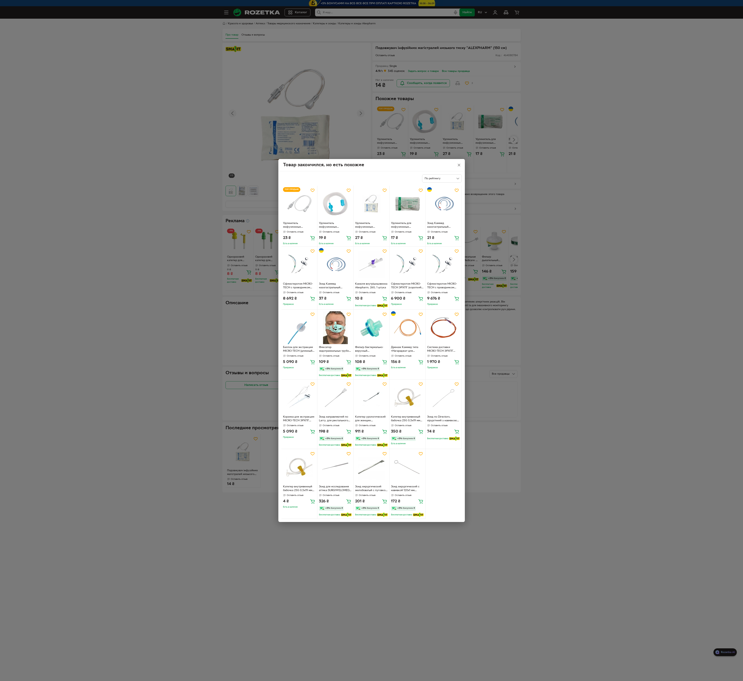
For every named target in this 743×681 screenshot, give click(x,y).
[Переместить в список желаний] (312, 190)
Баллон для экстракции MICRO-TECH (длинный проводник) (298, 349)
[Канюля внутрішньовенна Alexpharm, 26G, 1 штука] (371, 264)
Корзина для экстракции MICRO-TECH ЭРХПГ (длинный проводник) (298, 419)
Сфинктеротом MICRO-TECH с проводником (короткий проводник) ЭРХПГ (442, 286)
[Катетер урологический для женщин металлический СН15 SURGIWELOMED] (371, 397)
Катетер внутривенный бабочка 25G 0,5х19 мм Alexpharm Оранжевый (297, 488)
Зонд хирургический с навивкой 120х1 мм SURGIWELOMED (405, 488)
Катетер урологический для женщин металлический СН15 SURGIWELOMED (370, 419)
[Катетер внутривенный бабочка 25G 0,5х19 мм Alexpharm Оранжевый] (299, 467)
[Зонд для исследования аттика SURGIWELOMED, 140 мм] (335, 467)
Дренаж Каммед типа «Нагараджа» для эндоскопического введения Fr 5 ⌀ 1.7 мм (405, 349)
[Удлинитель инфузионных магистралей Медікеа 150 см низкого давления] (299, 203)
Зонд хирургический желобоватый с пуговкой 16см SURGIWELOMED (371, 488)
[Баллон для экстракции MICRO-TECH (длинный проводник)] (299, 327)
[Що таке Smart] (382, 305)
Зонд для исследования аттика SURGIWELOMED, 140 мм (334, 488)
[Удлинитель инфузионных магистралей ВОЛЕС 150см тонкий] (335, 203)
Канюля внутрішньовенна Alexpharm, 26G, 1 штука (371, 286)
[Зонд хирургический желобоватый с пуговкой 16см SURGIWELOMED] (371, 467)
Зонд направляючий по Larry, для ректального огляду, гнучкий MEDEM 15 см (334, 419)
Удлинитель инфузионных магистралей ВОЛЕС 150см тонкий (332, 225)
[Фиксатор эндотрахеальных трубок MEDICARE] (335, 327)
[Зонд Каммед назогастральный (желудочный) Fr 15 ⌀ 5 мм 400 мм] (443, 203)
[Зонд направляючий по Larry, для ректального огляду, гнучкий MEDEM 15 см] (335, 397)
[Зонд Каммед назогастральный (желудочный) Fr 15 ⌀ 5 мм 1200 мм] (335, 264)
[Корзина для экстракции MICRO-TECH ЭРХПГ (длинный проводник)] (299, 397)
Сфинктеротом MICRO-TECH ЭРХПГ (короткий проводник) (406, 286)
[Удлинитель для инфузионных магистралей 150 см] (407, 203)
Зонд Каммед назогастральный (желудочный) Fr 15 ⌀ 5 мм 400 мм (441, 225)
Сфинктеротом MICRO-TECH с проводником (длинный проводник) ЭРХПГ (298, 286)
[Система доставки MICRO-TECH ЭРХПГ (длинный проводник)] (443, 327)
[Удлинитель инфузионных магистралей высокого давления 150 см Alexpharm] (371, 203)
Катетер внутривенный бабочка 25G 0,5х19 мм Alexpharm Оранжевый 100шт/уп (405, 419)
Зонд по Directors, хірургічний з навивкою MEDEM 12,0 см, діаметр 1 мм (443, 419)
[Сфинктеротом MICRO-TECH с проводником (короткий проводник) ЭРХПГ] (443, 264)
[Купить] (312, 238)
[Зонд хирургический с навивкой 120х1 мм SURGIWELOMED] (407, 467)
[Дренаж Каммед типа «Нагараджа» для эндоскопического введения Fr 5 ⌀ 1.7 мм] (407, 327)
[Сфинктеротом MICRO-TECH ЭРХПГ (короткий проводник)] (407, 264)
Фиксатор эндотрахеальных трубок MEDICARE (334, 349)
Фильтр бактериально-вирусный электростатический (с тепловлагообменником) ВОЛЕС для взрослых (370, 349)
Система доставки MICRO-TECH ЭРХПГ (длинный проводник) (441, 349)
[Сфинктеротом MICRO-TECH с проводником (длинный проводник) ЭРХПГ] (299, 264)
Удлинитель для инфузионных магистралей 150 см (403, 225)
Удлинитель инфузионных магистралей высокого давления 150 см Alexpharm (369, 225)
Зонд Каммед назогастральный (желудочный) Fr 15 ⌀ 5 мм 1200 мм (333, 286)
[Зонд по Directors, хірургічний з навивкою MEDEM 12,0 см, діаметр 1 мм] (443, 397)
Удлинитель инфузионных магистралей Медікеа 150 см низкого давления (299, 225)
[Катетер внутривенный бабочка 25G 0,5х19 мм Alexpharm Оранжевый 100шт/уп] (407, 397)
